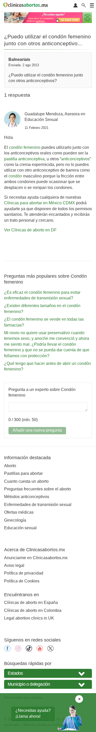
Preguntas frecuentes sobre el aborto (37, 489)
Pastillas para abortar (23, 473)
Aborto (10, 466)
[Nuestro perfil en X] (50, 650)
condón (15, 176)
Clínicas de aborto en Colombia (32, 610)
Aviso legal (14, 565)
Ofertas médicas (19, 512)
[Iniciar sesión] (75, 6)
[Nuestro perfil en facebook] (7, 650)
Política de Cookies (21, 581)
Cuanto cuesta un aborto (26, 481)
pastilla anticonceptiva (24, 159)
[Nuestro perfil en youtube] (39, 650)
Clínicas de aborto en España (31, 602)
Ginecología (15, 520)
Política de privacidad (23, 573)
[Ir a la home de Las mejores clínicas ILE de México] (26, 5)
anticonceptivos (75, 159)
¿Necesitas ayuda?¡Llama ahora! (33, 713)
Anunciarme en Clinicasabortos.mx (36, 558)
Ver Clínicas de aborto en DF (30, 230)
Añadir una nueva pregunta (37, 430)
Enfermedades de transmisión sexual (37, 504)
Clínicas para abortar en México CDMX (39, 203)
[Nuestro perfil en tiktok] (29, 650)
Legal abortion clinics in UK (29, 618)
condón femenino (24, 147)
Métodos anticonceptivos (26, 496)
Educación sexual (20, 528)
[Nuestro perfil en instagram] (18, 650)
